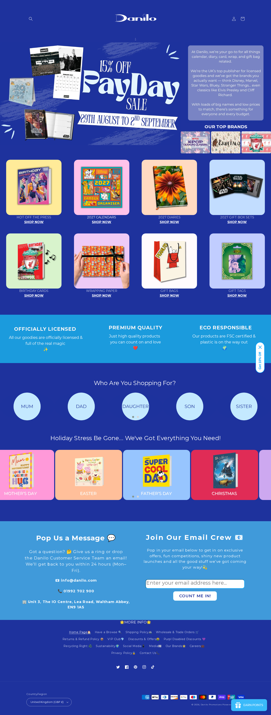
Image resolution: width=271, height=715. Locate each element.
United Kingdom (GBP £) (47, 702)
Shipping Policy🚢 (139, 632)
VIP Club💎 (116, 639)
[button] (30, 18)
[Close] (260, 347)
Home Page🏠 (80, 632)
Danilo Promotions (211, 704)
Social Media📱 (134, 646)
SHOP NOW (34, 222)
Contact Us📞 (150, 653)
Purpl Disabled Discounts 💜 (185, 639)
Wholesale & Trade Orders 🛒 (177, 632)
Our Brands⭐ (176, 646)
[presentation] (175, 142)
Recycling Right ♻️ (77, 646)
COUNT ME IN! (195, 596)
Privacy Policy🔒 (123, 653)
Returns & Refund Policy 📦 (83, 639)
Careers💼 (197, 646)
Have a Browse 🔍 (108, 632)
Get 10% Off (260, 360)
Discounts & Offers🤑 (144, 639)
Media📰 (155, 646)
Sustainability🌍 (107, 646)
